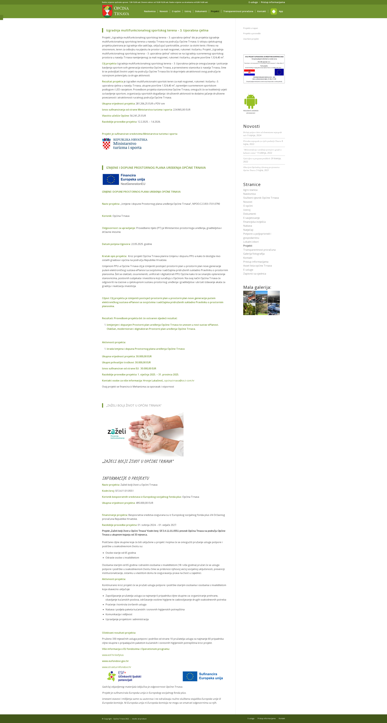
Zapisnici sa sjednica (254, 273)
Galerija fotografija (254, 253)
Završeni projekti (251, 38)
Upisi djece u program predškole (256, 158)
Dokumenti (249, 213)
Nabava (247, 225)
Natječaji (248, 229)
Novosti (247, 202)
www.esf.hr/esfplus (113, 655)
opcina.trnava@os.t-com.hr (179, 380)
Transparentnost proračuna (259, 249)
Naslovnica (249, 193)
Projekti (247, 245)
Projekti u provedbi (252, 33)
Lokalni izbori (251, 241)
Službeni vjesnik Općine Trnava (261, 197)
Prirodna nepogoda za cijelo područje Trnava (262, 141)
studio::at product (139, 719)
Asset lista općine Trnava (257, 265)
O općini (248, 205)
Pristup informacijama (255, 261)
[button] (1, 17)
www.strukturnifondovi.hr (116, 667)
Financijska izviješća (254, 221)
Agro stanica (250, 190)
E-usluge (248, 269)
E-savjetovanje (251, 218)
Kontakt (247, 257)
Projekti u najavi (250, 28)
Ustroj (246, 210)
